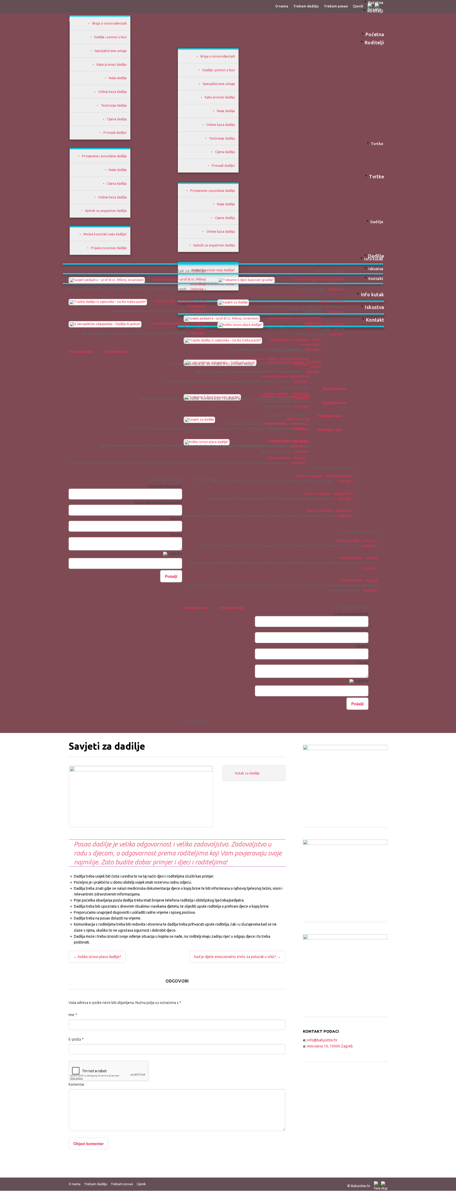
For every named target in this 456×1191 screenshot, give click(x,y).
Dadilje (376, 222)
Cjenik (141, 1184)
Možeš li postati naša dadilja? (105, 234)
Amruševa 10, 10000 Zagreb (330, 1046)
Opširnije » (370, 590)
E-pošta (76, 1039)
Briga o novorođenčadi (109, 23)
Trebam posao (122, 1184)
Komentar (76, 1084)
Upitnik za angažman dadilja (106, 210)
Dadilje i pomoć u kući (110, 37)
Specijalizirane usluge (110, 51)
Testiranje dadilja (114, 105)
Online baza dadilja (112, 91)
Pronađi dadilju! (115, 132)
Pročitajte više (196, 607)
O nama (74, 1184)
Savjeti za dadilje (331, 301)
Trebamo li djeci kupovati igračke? (318, 279)
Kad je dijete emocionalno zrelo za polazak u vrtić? (237, 957)
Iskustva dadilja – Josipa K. (286, 440)
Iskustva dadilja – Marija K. (287, 458)
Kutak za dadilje (247, 773)
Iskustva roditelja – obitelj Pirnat (285, 376)
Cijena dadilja (117, 119)
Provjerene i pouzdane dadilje (104, 156)
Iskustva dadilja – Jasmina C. (285, 423)
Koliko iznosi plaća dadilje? (324, 324)
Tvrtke (377, 144)
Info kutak (373, 259)
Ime (73, 1015)
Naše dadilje (118, 78)
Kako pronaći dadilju (112, 64)
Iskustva (375, 269)
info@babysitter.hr (322, 1040)
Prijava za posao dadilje (109, 248)
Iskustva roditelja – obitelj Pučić (286, 393)
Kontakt (375, 279)
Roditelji (375, 11)
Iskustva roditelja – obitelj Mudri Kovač (281, 359)
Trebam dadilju (95, 1184)
